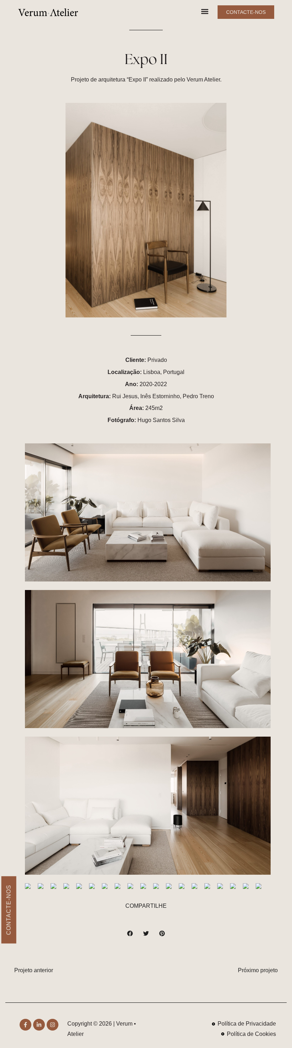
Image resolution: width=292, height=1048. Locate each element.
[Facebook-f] (25, 1025)
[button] (204, 11)
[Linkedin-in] (39, 1025)
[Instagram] (52, 1025)
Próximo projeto (258, 970)
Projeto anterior (33, 970)
